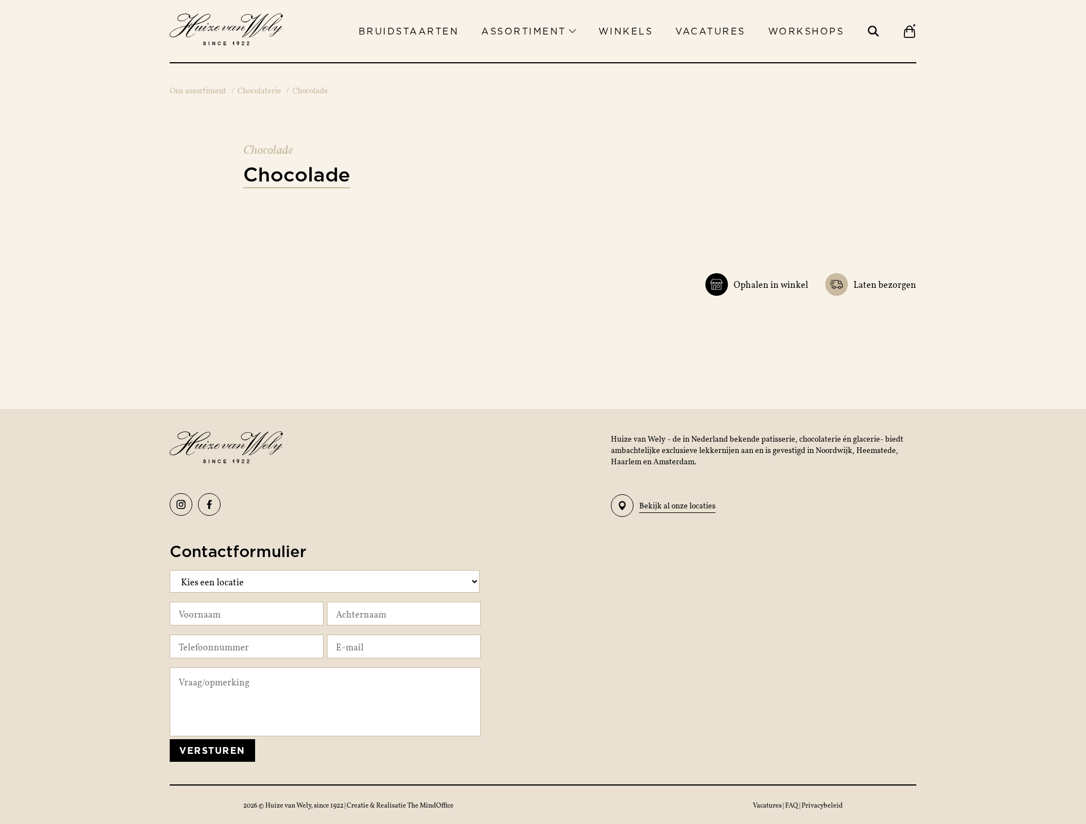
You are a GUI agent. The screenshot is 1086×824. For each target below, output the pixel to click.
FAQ (792, 804)
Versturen (212, 750)
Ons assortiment (198, 90)
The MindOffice (430, 804)
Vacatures (710, 31)
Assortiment (523, 31)
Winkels (625, 31)
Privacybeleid (822, 804)
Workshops (806, 31)
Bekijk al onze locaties (677, 505)
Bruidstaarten (409, 31)
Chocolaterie (259, 90)
